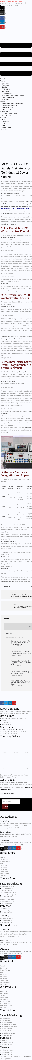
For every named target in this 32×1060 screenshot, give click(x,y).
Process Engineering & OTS (10, 105)
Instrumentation (6, 83)
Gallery (4, 125)
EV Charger (5, 99)
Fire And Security (7, 93)
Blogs (3, 123)
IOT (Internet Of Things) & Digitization (13, 95)
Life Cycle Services (7, 109)
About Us (2, 79)
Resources (3, 119)
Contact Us (3, 129)
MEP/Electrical (6, 115)
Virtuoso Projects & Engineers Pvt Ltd (11, 1)
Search (6, 618)
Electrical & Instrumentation (10, 113)
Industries (3, 117)
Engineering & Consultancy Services (12, 103)
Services (2, 101)
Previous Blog (6, 586)
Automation (5, 85)
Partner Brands (6, 127)
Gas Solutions (6, 91)
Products (2, 81)
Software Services (7, 107)
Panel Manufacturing (8, 97)
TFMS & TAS (6, 89)
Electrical (4, 87)
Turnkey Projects (5, 111)
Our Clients (5, 121)
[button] (16, 59)
